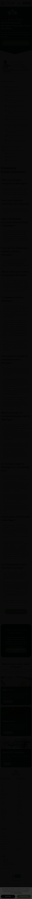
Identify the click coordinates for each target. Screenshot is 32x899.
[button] (29, 422)
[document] (16, 449)
